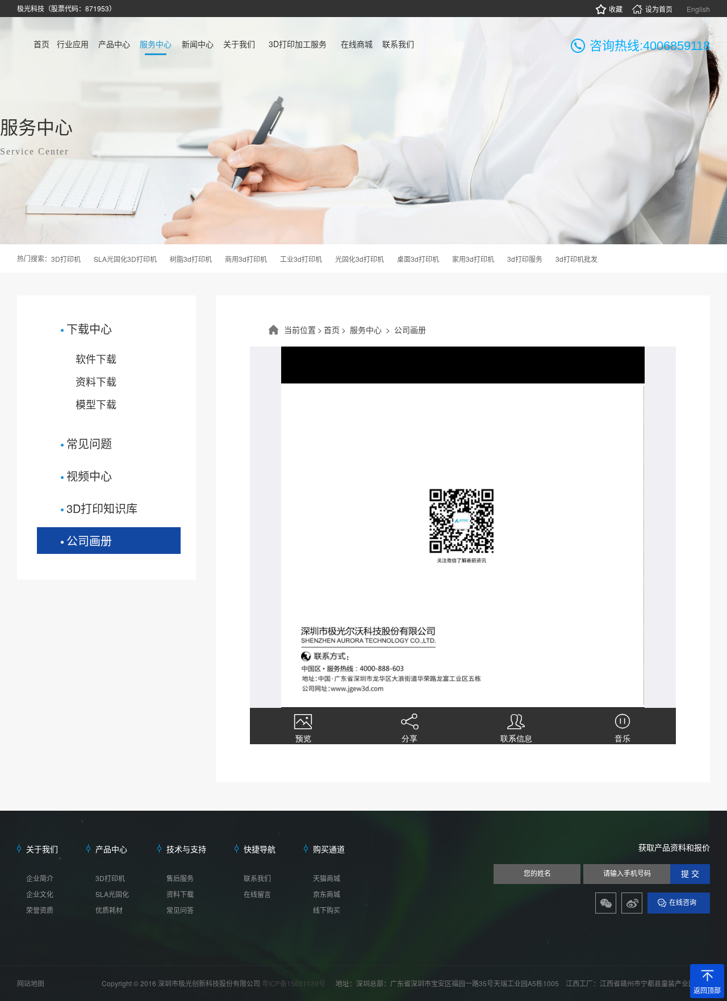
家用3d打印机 (473, 259)
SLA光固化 (112, 894)
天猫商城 (326, 878)
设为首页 (658, 9)
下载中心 (89, 328)
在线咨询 (682, 903)
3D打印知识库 (101, 508)
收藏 (615, 9)
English (698, 9)
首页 (332, 329)
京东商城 (326, 894)
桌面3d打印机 (418, 259)
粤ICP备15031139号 (294, 983)
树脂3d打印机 (191, 259)
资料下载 (96, 381)
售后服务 (180, 878)
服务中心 (366, 329)
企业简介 (39, 878)
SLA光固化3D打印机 (125, 259)
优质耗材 (109, 910)
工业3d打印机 (301, 259)
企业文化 (39, 894)
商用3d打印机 (246, 259)
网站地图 (30, 983)
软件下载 (96, 358)
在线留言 (257, 894)
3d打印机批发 (576, 259)
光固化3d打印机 (359, 259)
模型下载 (96, 404)
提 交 (690, 874)
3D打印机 (66, 259)
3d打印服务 (524, 259)
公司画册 (89, 540)
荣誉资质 (39, 910)
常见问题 (89, 443)
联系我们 (257, 878)
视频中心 (89, 476)
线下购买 (326, 910)
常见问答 (180, 910)
